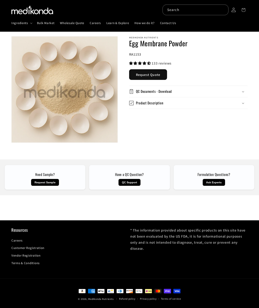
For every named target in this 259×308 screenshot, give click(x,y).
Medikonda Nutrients (101, 299)
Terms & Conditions (25, 263)
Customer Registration (27, 248)
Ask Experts (214, 182)
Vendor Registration (26, 255)
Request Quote (148, 74)
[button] (21, 23)
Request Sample (45, 182)
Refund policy (127, 298)
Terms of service (171, 298)
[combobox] (195, 10)
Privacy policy (148, 298)
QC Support (129, 182)
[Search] (223, 10)
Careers (17, 240)
